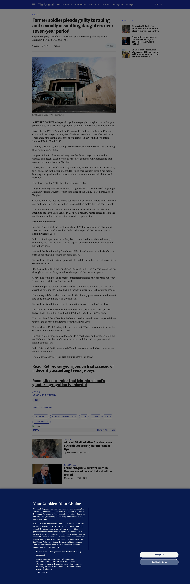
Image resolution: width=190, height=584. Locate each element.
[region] (95, 536)
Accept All (159, 555)
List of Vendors (42, 572)
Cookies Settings (159, 562)
